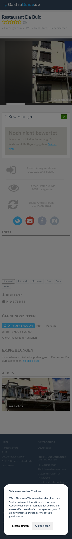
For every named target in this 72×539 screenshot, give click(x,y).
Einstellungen (20, 526)
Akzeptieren (42, 526)
